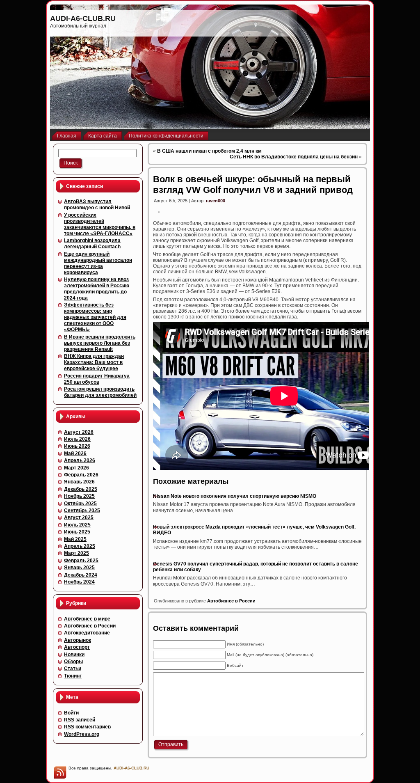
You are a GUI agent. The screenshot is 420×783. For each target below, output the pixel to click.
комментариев (87, 727)
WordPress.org (81, 734)
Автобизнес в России (90, 626)
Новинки (74, 654)
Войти (71, 713)
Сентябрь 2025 (82, 510)
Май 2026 (75, 453)
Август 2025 (79, 517)
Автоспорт (77, 647)
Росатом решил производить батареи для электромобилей (100, 392)
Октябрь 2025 (80, 503)
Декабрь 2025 (80, 489)
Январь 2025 (79, 567)
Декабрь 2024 (80, 575)
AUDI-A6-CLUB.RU (83, 18)
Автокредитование (87, 633)
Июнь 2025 (77, 532)
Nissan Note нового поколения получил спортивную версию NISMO (234, 496)
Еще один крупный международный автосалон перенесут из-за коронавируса (98, 263)
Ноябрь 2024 (79, 582)
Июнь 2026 (77, 446)
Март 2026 (76, 468)
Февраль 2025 (81, 560)
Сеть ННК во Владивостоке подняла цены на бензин (294, 157)
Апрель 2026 (79, 460)
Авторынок (77, 640)
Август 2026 (79, 432)
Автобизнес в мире (87, 619)
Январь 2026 (79, 482)
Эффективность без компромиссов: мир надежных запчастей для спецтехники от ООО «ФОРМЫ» (95, 317)
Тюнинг (73, 676)
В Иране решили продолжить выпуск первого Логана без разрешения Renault (99, 343)
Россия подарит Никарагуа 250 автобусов (97, 379)
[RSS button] (59, 772)
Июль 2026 (77, 439)
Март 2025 (76, 553)
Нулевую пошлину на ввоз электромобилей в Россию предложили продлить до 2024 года (96, 289)
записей (79, 720)
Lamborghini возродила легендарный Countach (92, 244)
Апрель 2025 (79, 546)
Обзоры (73, 661)
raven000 (215, 200)
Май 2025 (75, 539)
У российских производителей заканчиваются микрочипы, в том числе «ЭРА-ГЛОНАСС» (99, 224)
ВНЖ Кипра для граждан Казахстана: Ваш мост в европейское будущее (94, 362)
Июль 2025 (77, 525)
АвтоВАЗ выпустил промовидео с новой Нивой (97, 205)
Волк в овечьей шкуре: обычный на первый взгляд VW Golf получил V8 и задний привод (253, 184)
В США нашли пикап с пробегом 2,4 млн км (209, 151)
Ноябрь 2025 (79, 496)
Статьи (72, 668)
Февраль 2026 (81, 475)
